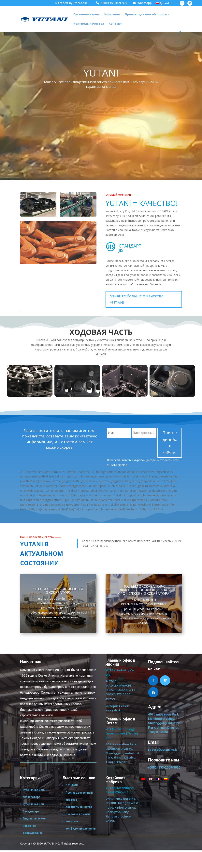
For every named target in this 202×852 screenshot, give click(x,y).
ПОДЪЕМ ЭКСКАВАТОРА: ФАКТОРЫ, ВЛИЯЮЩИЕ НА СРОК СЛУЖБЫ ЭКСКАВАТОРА (143, 590)
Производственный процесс (147, 14)
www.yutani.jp (114, 710)
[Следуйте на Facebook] (153, 680)
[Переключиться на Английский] (150, 778)
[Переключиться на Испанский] (165, 778)
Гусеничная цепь (86, 14)
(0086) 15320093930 (114, 3)
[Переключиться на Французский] (158, 778)
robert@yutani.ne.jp (74, 3)
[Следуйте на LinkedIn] (153, 692)
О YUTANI (71, 785)
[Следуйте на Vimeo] (165, 680)
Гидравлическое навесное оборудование (34, 825)
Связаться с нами (77, 814)
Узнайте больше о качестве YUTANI (137, 299)
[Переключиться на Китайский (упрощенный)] (143, 778)
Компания (112, 14)
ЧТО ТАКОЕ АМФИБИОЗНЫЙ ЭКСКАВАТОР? (58, 591)
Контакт (115, 23)
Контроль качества (88, 23)
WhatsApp (144, 3)
